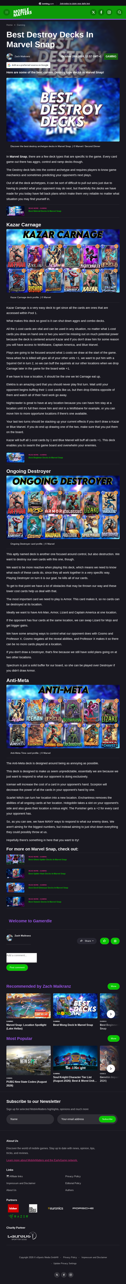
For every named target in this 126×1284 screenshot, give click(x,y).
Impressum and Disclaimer (20, 1183)
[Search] (119, 12)
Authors (69, 1190)
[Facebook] (101, 12)
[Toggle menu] (6, 12)
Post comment (17, 967)
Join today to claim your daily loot (75, 3)
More (113, 986)
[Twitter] (93, 12)
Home (9, 25)
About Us (11, 1190)
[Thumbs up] (104, 941)
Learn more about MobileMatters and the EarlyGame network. (42, 1160)
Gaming (21, 25)
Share (88, 941)
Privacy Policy (73, 1176)
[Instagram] (109, 12)
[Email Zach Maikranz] (115, 941)
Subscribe (107, 1119)
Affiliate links (16, 1176)
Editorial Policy (73, 1183)
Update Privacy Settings (65, 1263)
